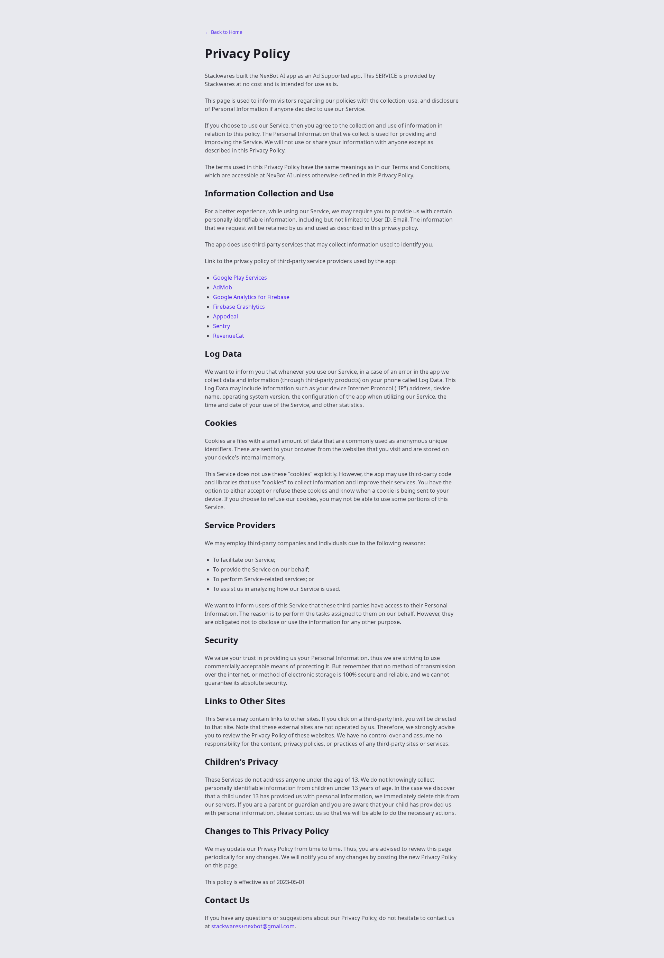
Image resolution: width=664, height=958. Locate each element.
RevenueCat (228, 336)
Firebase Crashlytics (239, 306)
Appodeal (225, 316)
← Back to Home (223, 32)
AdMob (222, 287)
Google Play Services (240, 277)
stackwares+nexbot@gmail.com (253, 926)
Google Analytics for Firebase (251, 297)
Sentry (221, 326)
